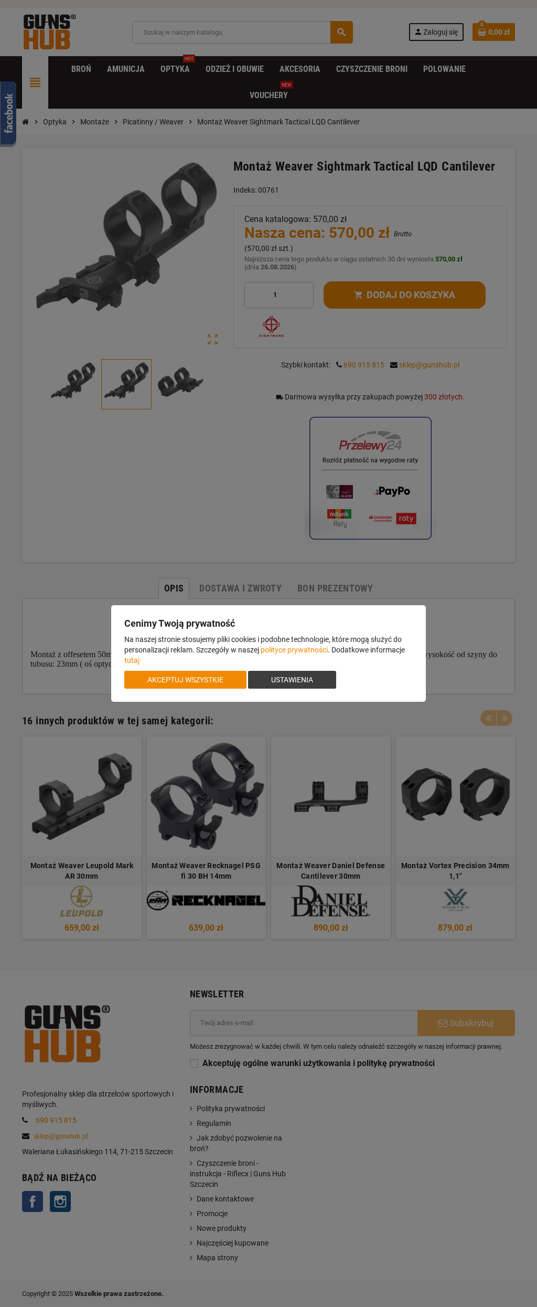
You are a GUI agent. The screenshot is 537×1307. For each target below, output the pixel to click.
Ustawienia (292, 680)
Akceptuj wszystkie (185, 680)
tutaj (131, 660)
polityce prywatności (294, 650)
